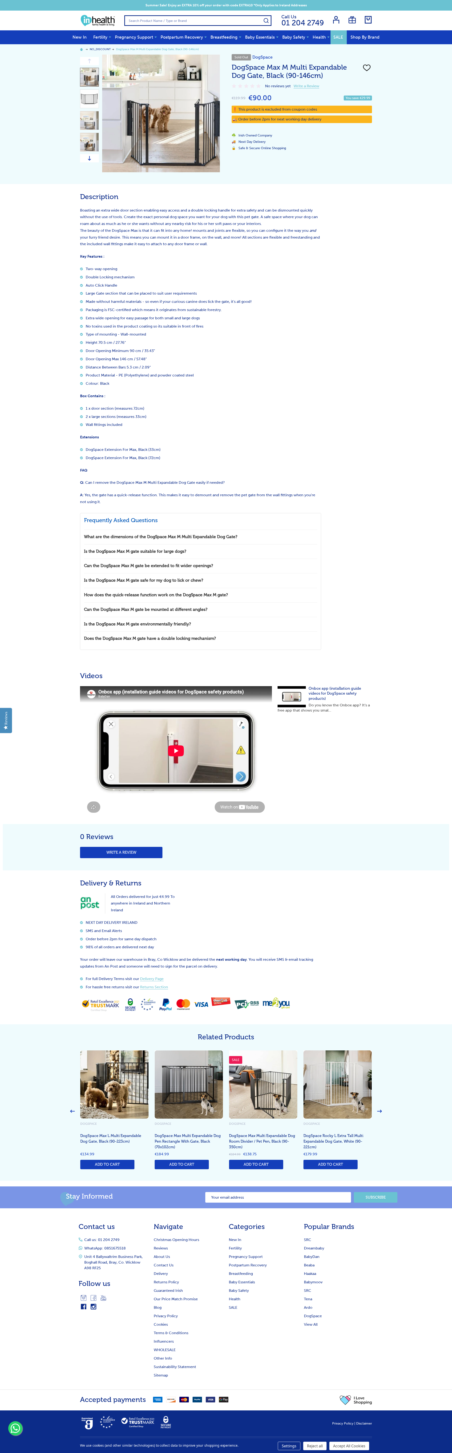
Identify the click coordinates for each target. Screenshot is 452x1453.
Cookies (161, 1324)
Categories (247, 1227)
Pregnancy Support (134, 37)
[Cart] (368, 20)
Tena (308, 1299)
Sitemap (161, 1375)
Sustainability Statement (175, 1367)
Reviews (161, 1248)
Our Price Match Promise (176, 1299)
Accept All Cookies (349, 1446)
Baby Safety (293, 37)
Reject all (315, 1446)
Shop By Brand (365, 37)
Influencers (164, 1341)
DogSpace (313, 1316)
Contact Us (164, 1265)
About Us (162, 1256)
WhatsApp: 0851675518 (105, 1248)
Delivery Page (152, 979)
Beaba (309, 1265)
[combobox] (197, 20)
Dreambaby (314, 1248)
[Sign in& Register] (336, 20)
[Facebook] (93, 1298)
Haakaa (310, 1273)
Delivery (161, 1273)
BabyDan (311, 1256)
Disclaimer (364, 1423)
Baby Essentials (260, 37)
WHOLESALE (165, 1350)
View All (311, 1324)
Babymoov (313, 1282)
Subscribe (376, 1197)
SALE (338, 37)
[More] (110, 37)
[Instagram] (84, 1298)
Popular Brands (329, 1227)
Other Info (163, 1358)
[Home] (82, 49)
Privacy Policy (166, 1316)
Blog (157, 1307)
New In (80, 37)
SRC (307, 1239)
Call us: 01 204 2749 (102, 1239)
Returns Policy (166, 1282)
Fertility (100, 37)
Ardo (308, 1307)
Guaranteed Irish (168, 1290)
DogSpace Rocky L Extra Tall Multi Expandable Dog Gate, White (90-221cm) (333, 1141)
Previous (89, 61)
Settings (289, 1446)
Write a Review (306, 86)
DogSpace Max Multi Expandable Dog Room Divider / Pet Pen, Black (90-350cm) (262, 1141)
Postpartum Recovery (182, 37)
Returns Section (154, 987)
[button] (356, 1400)
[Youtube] (103, 1298)
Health (319, 37)
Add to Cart (107, 1164)
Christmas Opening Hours (176, 1239)
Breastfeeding (224, 37)
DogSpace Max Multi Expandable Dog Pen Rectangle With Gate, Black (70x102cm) (188, 1141)
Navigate (168, 1227)
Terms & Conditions (171, 1333)
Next (89, 158)
